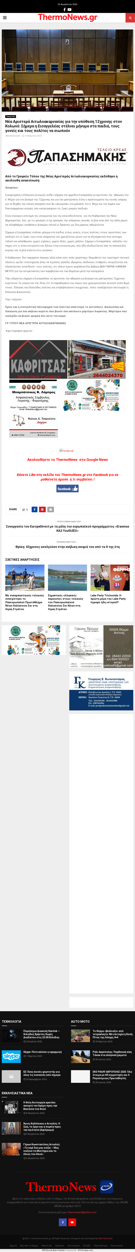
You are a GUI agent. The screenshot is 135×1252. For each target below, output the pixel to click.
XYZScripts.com (85, 1250)
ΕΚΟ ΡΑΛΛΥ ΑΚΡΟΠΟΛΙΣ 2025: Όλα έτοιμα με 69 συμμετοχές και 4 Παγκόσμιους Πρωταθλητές (112, 1074)
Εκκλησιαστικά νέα (17, 1093)
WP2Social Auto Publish (53, 1250)
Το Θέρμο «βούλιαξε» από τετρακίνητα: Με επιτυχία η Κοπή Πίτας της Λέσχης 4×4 (113, 1034)
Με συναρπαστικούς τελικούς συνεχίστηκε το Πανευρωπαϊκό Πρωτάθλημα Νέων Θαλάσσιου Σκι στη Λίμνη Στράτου (24, 602)
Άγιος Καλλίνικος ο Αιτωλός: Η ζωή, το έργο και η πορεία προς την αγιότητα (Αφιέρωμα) (42, 1126)
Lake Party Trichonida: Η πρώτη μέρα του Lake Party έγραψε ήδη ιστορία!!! (108, 599)
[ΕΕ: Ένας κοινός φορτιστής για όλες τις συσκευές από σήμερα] (11, 1076)
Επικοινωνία (117, 1245)
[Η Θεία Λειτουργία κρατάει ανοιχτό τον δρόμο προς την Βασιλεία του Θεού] (11, 1107)
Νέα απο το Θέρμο (29, 1245)
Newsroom (15, 136)
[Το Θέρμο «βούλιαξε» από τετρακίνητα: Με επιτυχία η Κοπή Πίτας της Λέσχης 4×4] (80, 1035)
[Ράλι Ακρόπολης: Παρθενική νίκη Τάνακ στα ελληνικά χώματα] (80, 1056)
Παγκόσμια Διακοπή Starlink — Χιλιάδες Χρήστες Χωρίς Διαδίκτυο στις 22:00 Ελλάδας (41, 1034)
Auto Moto (80, 1021)
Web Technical (105, 1238)
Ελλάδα (87, 1245)
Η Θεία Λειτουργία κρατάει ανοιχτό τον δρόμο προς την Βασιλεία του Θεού (40, 1105)
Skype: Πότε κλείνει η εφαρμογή (42, 1052)
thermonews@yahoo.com (82, 1212)
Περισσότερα (100, 1245)
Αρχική (13, 1245)
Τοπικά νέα (10, 116)
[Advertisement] (101, 853)
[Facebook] (63, 1222)
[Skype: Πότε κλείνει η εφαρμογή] (11, 1056)
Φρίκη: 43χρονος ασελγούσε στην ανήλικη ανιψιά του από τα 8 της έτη (67, 547)
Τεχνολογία (11, 1021)
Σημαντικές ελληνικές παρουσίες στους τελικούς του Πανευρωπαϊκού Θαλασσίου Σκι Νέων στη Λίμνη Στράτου (65, 602)
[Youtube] (72, 1222)
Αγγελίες (59, 1245)
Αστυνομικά (74, 1245)
